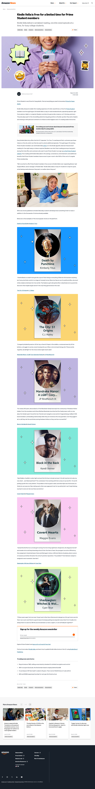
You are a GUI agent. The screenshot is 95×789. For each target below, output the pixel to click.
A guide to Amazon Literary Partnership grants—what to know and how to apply (57, 725)
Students (31, 29)
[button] (55, 3)
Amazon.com (18, 758)
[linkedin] (18, 777)
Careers (36, 752)
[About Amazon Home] (5, 753)
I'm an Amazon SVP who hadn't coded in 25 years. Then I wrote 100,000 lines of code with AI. (45, 671)
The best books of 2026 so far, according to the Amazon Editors (35, 725)
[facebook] (3, 777)
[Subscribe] (74, 635)
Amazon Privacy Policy (24, 638)
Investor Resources (20, 761)
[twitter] (13, 777)
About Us (62, 3)
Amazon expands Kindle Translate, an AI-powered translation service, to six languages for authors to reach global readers (11, 726)
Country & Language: (20, 764)
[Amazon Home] (8, 3)
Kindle (25, 29)
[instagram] (8, 777)
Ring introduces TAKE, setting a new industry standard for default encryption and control (44, 664)
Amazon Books (48, 29)
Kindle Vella (20, 29)
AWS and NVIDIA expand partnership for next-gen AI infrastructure (38, 674)
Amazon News (19, 752)
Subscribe (84, 3)
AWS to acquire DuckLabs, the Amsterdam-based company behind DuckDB (40, 667)
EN (18, 766)
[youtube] (22, 777)
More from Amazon (39, 758)
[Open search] (92, 2)
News (52, 3)
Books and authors (11, 9)
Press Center (19, 755)
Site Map (36, 755)
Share (75, 29)
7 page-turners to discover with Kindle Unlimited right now (80, 724)
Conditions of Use (10, 781)
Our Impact (73, 3)
